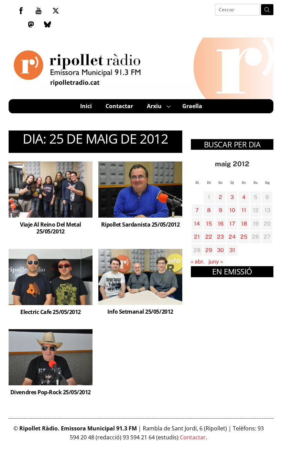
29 (208, 250)
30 (220, 250)
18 (244, 223)
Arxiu (154, 106)
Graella (192, 106)
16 (221, 223)
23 (220, 236)
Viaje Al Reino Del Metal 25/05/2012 (50, 228)
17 (232, 223)
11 (243, 210)
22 (208, 236)
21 (197, 236)
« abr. (197, 261)
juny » (215, 261)
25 (243, 236)
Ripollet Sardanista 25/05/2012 (140, 224)
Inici (86, 106)
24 (232, 236)
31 (232, 250)
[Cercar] (267, 9)
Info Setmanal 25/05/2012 (140, 311)
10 (232, 210)
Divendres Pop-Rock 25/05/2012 (50, 392)
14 (197, 223)
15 (209, 223)
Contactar (119, 106)
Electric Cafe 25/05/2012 (50, 312)
